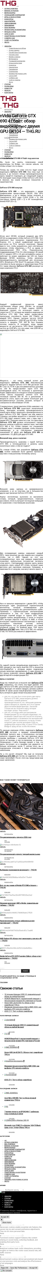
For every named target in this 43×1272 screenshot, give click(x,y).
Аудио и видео (11, 8)
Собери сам (9, 38)
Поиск (2, 968)
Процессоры (10, 32)
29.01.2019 (7, 963)
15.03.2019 (7, 945)
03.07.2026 (12, 1073)
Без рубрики (9, 1144)
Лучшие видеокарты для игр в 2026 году (15, 837)
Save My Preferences (18, 1268)
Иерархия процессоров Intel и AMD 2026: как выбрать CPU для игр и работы (22, 1008)
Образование (10, 23)
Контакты (8, 92)
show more (6, 1222)
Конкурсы (8, 19)
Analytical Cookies (8, 1246)
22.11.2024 (7, 859)
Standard (18, 1225)
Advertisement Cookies (10, 1257)
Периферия (9, 25)
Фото (6, 42)
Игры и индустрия (12, 17)
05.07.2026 (12, 1032)
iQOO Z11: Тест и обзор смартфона (18, 1011)
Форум (7, 90)
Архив (2, 1190)
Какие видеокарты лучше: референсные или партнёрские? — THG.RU (17, 922)
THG (5, 840)
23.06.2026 (12, 1084)
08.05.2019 (7, 927)
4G (5, 1140)
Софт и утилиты (11, 40)
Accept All (5, 1217)
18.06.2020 (7, 892)
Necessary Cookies (8, 1225)
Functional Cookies (8, 1236)
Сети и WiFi (9, 34)
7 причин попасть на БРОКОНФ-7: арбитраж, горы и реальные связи (21, 1113)
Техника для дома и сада (17, 73)
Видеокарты (9, 13)
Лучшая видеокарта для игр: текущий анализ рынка (20, 854)
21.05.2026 (12, 1104)
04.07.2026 (12, 1045)
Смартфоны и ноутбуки (14, 36)
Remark (18, 1236)
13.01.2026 (7, 842)
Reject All (4, 1268)
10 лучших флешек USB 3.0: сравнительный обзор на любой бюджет (22, 995)
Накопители (9, 21)
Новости (8, 88)
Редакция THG (9, 857)
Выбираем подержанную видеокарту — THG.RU (18, 870)
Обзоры (7, 46)
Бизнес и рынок (11, 11)
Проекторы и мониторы (15, 30)
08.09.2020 (7, 874)
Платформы (9, 27)
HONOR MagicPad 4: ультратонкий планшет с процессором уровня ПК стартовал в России (22, 1000)
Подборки (8, 86)
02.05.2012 (7, 137)
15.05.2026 (11, 1118)
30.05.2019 (7, 910)
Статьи (7, 84)
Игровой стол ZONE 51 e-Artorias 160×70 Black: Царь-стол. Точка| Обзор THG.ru (22, 1126)
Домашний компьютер (14, 15)
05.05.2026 (12, 1132)
